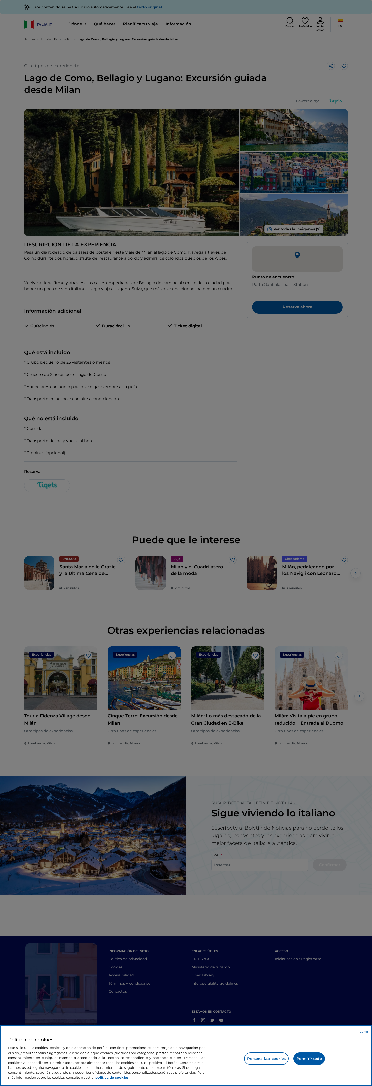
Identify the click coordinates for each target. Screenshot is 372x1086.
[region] (186, 1055)
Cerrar (364, 1032)
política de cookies (112, 1077)
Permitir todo (309, 1058)
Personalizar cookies (266, 1058)
